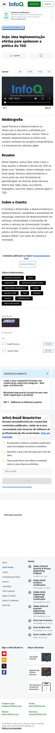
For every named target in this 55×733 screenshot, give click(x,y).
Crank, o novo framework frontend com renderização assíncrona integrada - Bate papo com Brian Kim (24, 383)
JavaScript (9, 283)
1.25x (30, 72)
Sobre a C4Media (10, 600)
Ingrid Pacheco (13, 344)
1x (20, 72)
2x (49, 72)
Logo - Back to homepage (16, 3)
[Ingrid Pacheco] (4, 344)
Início (4, 562)
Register (34, 4)
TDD (25, 293)
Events (5, 581)
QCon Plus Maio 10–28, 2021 (13, 549)
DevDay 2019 (10, 293)
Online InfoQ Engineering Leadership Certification (39, 595)
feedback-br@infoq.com (12, 706)
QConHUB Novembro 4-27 (12, 546)
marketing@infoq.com (38, 714)
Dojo (30, 278)
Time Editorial (8, 591)
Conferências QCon (11, 577)
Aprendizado (24, 298)
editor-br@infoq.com (10, 714)
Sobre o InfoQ (8, 596)
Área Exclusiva (11, 303)
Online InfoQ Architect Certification (39, 582)
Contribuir (6, 586)
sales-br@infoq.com (37, 706)
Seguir (48, 344)
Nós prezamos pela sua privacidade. (17, 487)
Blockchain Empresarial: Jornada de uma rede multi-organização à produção (26, 393)
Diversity (6, 605)
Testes (7, 298)
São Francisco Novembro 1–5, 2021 (39, 550)
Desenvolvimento (13, 28)
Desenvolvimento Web (32, 283)
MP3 (4, 108)
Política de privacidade (11, 728)
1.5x (40, 72)
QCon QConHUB (20, 521)
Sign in (48, 4)
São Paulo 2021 (34, 546)
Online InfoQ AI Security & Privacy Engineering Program (42, 570)
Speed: (5, 71)
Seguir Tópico (27, 264)
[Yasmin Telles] (4, 351)
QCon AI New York (41, 627)
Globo (36, 288)
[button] (26, 481)
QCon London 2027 (42, 634)
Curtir (16, 56)
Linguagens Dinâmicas (15, 288)
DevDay (37, 293)
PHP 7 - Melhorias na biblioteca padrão (23, 402)
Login (5, 572)
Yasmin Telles (12, 351)
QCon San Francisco (42, 620)
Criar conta (7, 567)
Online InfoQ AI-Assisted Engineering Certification (41, 610)
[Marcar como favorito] (41, 56)
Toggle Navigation (4, 4)
